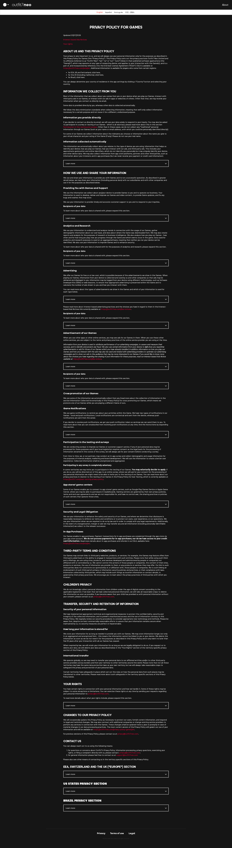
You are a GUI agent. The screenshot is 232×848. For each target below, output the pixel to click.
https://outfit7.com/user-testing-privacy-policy (83, 479)
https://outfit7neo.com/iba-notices (116, 309)
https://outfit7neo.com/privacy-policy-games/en (113, 729)
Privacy (101, 833)
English (100, 12)
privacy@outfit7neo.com (103, 596)
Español (108, 12)
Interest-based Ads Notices (75, 39)
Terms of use (117, 833)
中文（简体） (130, 12)
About (225, 4)
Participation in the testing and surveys (80, 127)
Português (118, 12)
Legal (132, 833)
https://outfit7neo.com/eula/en (76, 68)
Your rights (68, 44)
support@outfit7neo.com (127, 755)
